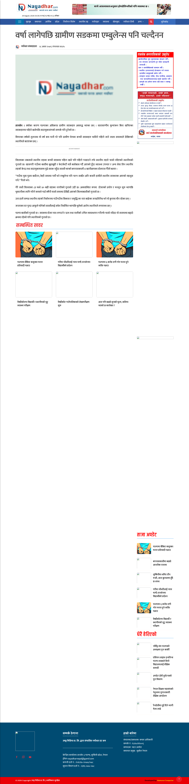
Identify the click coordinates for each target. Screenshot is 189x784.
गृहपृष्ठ (28, 22)
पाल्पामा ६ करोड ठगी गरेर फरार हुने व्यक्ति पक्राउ (113, 264)
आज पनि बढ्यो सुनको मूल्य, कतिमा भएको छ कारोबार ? (113, 304)
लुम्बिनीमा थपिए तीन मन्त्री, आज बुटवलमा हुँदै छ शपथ (163, 578)
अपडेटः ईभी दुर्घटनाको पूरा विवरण (162, 677)
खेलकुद (116, 22)
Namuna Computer (165, 780)
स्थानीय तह (83, 22)
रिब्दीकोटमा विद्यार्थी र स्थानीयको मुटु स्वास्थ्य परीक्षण (32, 304)
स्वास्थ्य (106, 22)
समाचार (38, 22)
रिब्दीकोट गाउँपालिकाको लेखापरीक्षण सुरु (73, 304)
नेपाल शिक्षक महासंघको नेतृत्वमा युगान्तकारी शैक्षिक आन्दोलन (163, 692)
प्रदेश (57, 22)
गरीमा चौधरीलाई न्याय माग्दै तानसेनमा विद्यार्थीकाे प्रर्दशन (74, 264)
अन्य (140, 22)
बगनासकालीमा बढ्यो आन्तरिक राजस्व (162, 563)
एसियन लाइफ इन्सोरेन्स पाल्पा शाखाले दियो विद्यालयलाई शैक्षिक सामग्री (163, 663)
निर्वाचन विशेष (69, 22)
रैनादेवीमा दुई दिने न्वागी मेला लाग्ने (163, 707)
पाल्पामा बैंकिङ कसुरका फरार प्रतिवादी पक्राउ (30, 264)
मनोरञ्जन (95, 22)
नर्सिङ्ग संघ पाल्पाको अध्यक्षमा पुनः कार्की (161, 648)
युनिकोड (164, 22)
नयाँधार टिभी (128, 22)
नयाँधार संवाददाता (29, 46)
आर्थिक (48, 22)
